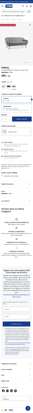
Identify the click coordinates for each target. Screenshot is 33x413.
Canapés (13, 19)
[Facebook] (3, 391)
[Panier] (31, 6)
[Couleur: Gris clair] (14, 87)
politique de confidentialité (11, 353)
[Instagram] (7, 391)
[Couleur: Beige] (3, 87)
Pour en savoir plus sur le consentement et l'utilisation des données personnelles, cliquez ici (17, 343)
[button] (27, 408)
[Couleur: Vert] (9, 87)
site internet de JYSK (15, 349)
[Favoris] (23, 6)
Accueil (3, 19)
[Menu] (2, 6)
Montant (4, 115)
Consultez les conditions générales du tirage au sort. (16, 296)
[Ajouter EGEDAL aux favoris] (30, 25)
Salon (8, 19)
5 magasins (15, 108)
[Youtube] (15, 391)
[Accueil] (8, 6)
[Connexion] (27, 6)
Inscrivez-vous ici (16, 324)
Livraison (6, 98)
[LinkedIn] (11, 391)
